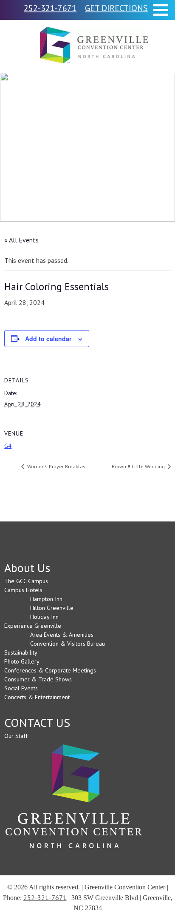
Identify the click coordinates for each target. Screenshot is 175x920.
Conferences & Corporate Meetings (50, 670)
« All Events (21, 240)
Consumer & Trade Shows (38, 679)
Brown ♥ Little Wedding (139, 466)
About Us (27, 567)
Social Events (21, 688)
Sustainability (20, 652)
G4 (7, 446)
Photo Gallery (22, 661)
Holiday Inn (44, 617)
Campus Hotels (23, 590)
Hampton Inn (46, 599)
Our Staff (16, 736)
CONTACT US (37, 722)
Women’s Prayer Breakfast (56, 466)
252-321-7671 (45, 897)
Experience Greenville (32, 625)
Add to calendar (48, 338)
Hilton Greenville (51, 608)
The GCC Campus (26, 581)
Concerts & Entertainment (37, 697)
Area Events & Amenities (61, 634)
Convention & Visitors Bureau (67, 643)
